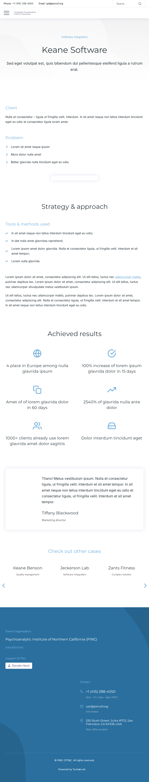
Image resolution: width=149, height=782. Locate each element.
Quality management (27, 574)
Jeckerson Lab (74, 568)
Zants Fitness (121, 568)
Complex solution (121, 574)
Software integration (74, 37)
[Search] (140, 3)
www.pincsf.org (14, 647)
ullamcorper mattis (127, 277)
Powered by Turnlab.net (71, 769)
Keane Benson (27, 568)
